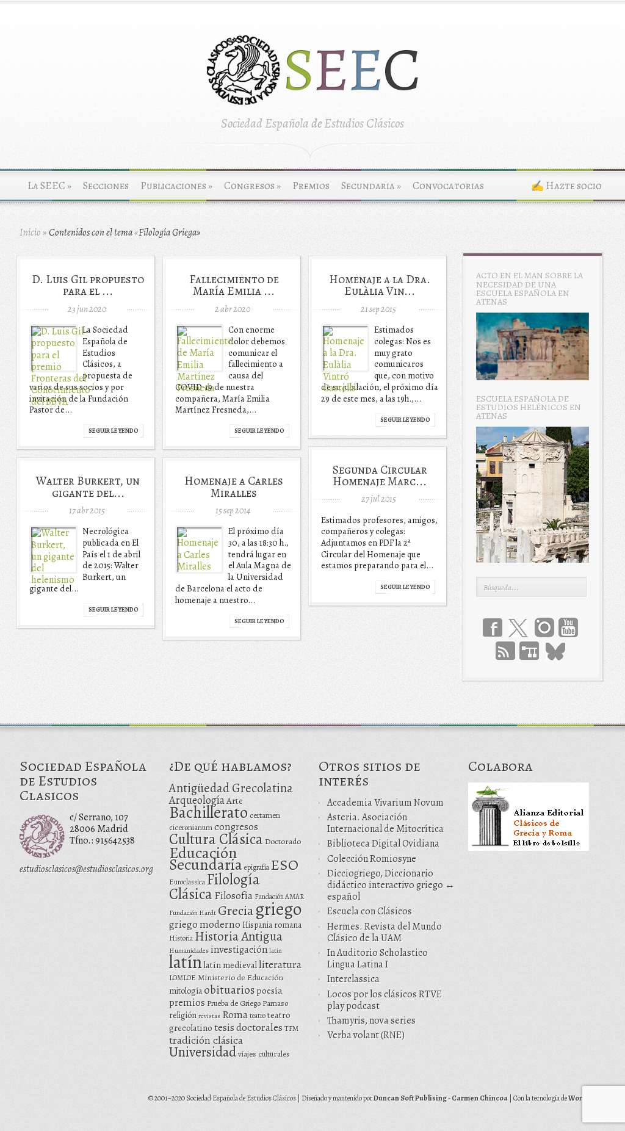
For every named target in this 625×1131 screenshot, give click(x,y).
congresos (236, 827)
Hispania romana (272, 925)
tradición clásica (206, 1040)
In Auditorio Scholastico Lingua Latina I (377, 958)
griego (278, 909)
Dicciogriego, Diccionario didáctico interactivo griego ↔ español (391, 885)
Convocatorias (448, 186)
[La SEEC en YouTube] (568, 627)
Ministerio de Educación (240, 977)
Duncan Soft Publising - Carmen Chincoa (441, 1098)
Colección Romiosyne (371, 858)
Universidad (202, 1051)
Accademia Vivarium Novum (385, 802)
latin (275, 950)
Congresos (252, 186)
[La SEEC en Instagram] (544, 627)
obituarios (229, 989)
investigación (239, 949)
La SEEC (49, 186)
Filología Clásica (214, 886)
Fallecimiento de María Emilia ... (234, 285)
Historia (181, 938)
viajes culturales (264, 1054)
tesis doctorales (248, 1027)
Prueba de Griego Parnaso (247, 1003)
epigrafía (256, 867)
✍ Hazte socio (566, 186)
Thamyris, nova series (371, 1020)
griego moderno (204, 924)
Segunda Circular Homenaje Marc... (380, 475)
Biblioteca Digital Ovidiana (383, 843)
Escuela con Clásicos (369, 911)
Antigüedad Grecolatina (231, 788)
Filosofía (233, 896)
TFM (291, 1028)
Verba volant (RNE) (366, 1035)
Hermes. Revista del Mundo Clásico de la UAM (384, 932)
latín (185, 962)
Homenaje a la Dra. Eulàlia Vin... (379, 285)
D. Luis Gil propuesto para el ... (88, 285)
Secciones (106, 186)
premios (187, 1002)
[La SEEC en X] (518, 628)
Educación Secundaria (205, 858)
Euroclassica (187, 882)
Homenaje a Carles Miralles (233, 486)
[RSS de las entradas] (505, 650)
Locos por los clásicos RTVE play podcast (384, 1000)
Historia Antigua (239, 936)
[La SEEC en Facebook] (492, 627)
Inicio (30, 232)
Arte (234, 801)
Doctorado (283, 841)
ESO (284, 865)
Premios (311, 186)
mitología (185, 991)
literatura (280, 964)
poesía (269, 990)
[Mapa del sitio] (529, 650)
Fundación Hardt (192, 912)
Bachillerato (208, 812)
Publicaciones (176, 186)
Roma (235, 1015)
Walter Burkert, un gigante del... (88, 486)
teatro (258, 1016)
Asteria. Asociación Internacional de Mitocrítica (385, 823)
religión (183, 1015)
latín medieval (230, 965)
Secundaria (371, 186)
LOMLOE (182, 978)
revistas (209, 1016)
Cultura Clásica (216, 839)
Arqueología (197, 800)
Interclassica (353, 979)
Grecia (235, 910)
